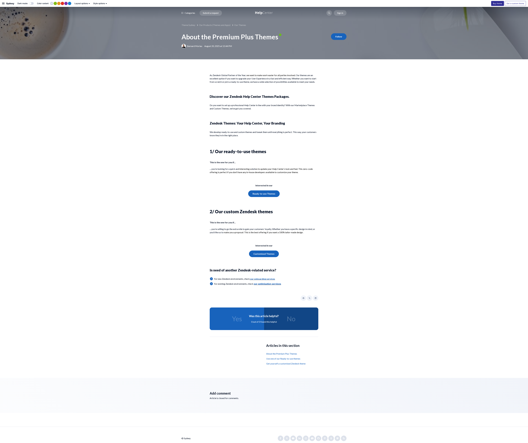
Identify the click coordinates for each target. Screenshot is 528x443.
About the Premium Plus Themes (281, 353)
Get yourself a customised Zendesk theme (286, 363)
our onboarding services (262, 278)
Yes (237, 319)
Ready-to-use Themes (264, 193)
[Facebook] (303, 298)
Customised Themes (263, 253)
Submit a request (211, 13)
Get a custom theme (515, 3)
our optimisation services (267, 283)
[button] (329, 13)
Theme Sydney (188, 25)
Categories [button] (189, 13)
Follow (338, 36)
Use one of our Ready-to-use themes (283, 358)
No (291, 319)
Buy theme (497, 3)
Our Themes (240, 25)
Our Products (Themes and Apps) (214, 25)
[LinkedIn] (315, 298)
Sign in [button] (340, 13)
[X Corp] (309, 298)
